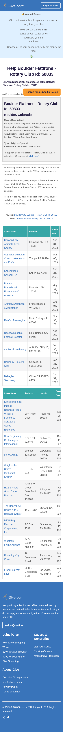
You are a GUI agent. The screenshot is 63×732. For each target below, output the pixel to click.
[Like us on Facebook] (8, 717)
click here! (34, 156)
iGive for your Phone (13, 656)
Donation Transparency (15, 677)
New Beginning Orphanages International (12, 440)
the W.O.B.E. (11, 454)
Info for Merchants (12, 682)
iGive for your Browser (14, 652)
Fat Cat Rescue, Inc (15, 320)
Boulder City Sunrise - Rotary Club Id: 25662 (35, 215)
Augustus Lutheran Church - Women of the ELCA (14, 258)
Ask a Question (14, 625)
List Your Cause (42, 646)
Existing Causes (43, 651)
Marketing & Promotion (46, 656)
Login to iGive (50, 5)
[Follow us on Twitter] (3, 717)
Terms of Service (11, 691)
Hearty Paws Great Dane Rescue (11, 491)
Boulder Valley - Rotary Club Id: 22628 (34, 218)
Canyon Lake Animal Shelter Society (12, 244)
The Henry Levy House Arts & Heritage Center (12, 510)
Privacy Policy (10, 686)
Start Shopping (10, 661)
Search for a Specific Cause (42, 92)
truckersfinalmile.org (15, 349)
